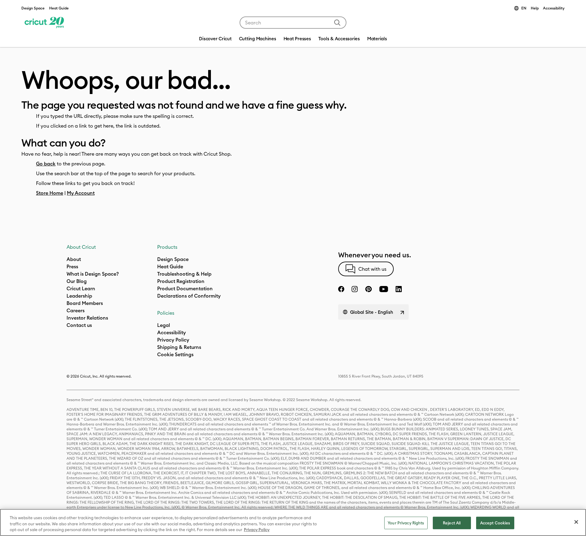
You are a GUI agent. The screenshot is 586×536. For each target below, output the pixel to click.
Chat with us (372, 269)
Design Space (33, 8)
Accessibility (554, 8)
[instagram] (355, 289)
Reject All (452, 522)
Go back (46, 164)
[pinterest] (368, 289)
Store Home (49, 193)
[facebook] (341, 289)
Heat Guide (59, 8)
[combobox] (293, 22)
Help (535, 8)
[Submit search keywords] (337, 22)
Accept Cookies (495, 522)
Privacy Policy (256, 529)
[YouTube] (383, 289)
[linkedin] (399, 289)
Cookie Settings (175, 354)
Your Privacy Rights (406, 522)
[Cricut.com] (43, 22)
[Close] (576, 522)
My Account (81, 193)
